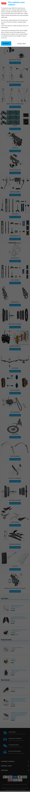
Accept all (6, 43)
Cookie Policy (4, 27)
